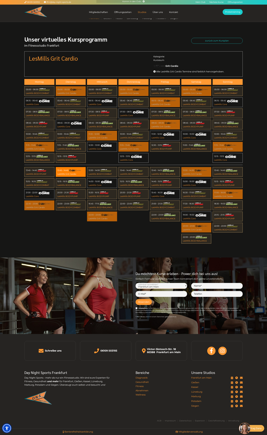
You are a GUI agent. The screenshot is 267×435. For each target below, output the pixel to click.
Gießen (195, 382)
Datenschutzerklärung (168, 308)
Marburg (196, 396)
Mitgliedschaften (98, 12)
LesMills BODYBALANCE (38, 115)
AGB (159, 420)
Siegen (195, 406)
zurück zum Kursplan (217, 40)
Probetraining (232, 12)
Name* (198, 285)
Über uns (158, 12)
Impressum (170, 420)
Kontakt (173, 12)
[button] (7, 428)
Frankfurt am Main (201, 377)
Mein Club (200, 2)
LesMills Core (32, 104)
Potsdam (196, 401)
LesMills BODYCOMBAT (37, 93)
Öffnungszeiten (123, 12)
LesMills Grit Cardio (35, 149)
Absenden (143, 302)
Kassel (194, 387)
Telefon (198, 294)
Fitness (140, 386)
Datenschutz (185, 420)
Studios (142, 12)
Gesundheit (142, 382)
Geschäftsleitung (216, 420)
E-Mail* (142, 294)
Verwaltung (233, 420)
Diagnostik (142, 377)
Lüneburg (196, 391)
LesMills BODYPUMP (36, 126)
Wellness (141, 394)
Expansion (200, 420)
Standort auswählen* (148, 284)
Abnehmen (142, 390)
